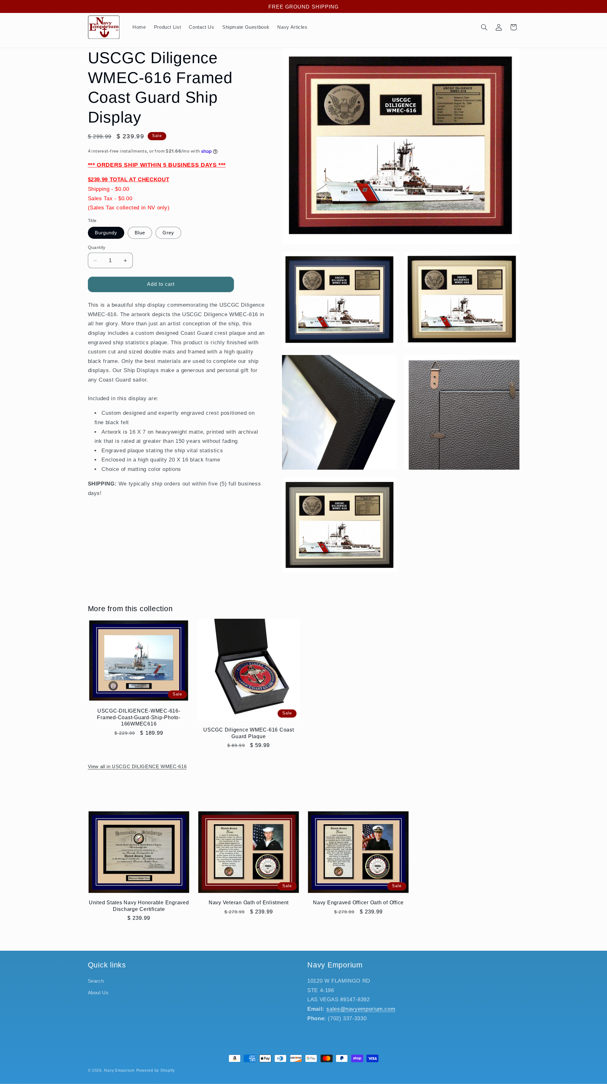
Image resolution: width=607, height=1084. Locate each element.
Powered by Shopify (155, 1070)
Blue (140, 232)
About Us (98, 992)
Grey (168, 232)
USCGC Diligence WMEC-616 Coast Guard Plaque (248, 733)
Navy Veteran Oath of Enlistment (249, 902)
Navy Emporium (119, 1070)
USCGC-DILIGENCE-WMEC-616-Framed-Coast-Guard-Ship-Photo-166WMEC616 (139, 717)
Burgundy (106, 232)
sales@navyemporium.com (360, 1009)
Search (96, 981)
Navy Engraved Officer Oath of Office (358, 902)
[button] (484, 27)
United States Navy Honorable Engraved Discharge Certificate (139, 906)
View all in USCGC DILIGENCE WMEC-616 (137, 766)
